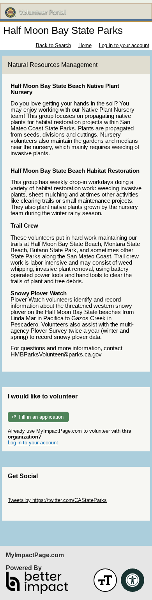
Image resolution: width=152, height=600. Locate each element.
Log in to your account (124, 45)
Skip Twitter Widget (29, 494)
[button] (105, 580)
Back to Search (53, 45)
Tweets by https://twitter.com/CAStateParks (57, 500)
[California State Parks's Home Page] (76, 12)
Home (85, 45)
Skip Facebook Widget (33, 512)
